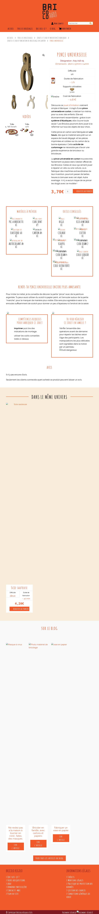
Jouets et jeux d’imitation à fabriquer (51, 37)
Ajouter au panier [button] (21, 608)
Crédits (71, 876)
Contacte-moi (14, 890)
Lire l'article (16, 846)
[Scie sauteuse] (19, 494)
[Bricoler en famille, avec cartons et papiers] (38, 734)
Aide (9, 883)
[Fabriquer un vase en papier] (60, 734)
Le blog (53, 28)
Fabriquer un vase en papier (61, 829)
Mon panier (66, 28)
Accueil (11, 28)
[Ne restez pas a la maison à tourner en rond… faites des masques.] (15, 734)
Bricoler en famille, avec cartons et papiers (38, 831)
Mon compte (59, 23)
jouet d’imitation (71, 105)
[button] (43, 55)
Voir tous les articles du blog (49, 858)
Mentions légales (75, 880)
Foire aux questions (16, 880)
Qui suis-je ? (41, 28)
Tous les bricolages (25, 28)
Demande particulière (17, 886)
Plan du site (13, 893)
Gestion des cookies (77, 890)
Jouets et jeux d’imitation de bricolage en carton (26, 40)
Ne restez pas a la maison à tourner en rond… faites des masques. (15, 833)
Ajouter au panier (84, 191)
